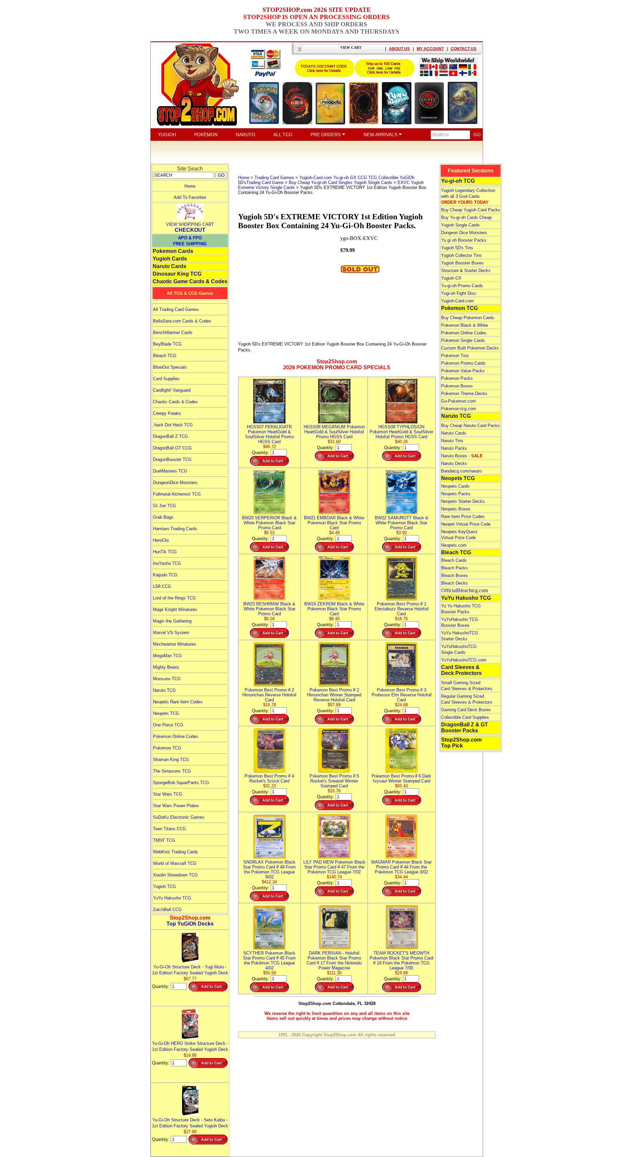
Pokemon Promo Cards (463, 363)
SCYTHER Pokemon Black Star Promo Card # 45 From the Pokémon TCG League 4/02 (269, 960)
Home (190, 186)
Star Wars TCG (167, 794)
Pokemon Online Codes (175, 736)
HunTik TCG (165, 551)
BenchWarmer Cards (173, 332)
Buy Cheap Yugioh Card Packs (470, 209)
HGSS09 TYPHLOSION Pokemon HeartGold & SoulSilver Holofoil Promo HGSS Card (401, 431)
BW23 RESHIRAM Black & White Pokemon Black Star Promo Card (269, 608)
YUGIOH (167, 134)
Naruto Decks (454, 463)
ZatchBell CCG (167, 909)
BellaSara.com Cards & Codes (182, 321)
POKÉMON (206, 134)
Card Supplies (166, 378)
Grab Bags (163, 517)
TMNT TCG (164, 840)
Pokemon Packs (457, 378)
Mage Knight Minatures (175, 609)
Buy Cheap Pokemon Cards (467, 317)
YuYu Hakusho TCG (172, 898)
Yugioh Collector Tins (461, 255)
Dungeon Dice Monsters (464, 232)
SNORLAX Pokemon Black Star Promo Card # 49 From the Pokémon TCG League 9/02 (269, 869)
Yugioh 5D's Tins (457, 247)
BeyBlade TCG (167, 344)
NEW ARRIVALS (381, 134)
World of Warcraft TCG (174, 863)
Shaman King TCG (171, 759)
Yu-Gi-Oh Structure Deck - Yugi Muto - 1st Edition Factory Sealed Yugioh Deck (190, 969)
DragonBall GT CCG (172, 447)
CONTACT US (463, 48)
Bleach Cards (454, 560)
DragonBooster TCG (172, 459)
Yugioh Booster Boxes (462, 262)
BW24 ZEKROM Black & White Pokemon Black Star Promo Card (334, 608)
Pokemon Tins (455, 355)
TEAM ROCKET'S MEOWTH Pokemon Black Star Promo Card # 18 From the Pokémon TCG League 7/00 (401, 960)
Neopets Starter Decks (463, 501)
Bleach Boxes (454, 575)
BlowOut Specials (170, 367)
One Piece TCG (168, 724)
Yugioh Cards (170, 258)
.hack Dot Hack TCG (173, 424)
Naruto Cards (169, 266)
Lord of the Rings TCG (174, 597)
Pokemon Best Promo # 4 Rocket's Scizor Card (269, 778)
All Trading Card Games (176, 309)
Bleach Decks (454, 583)
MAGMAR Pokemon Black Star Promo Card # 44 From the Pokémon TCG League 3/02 (401, 867)
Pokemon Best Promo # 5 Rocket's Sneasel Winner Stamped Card (334, 781)
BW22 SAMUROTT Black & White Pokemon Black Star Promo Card (401, 522)
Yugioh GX (451, 278)
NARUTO (245, 134)
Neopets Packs (455, 493)
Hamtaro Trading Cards (175, 528)
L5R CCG (162, 586)
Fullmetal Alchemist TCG (177, 494)
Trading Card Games (274, 177)
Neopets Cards (455, 486)
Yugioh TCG (164, 886)
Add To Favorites (190, 197)
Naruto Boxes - (462, 455)
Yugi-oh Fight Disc (458, 293)
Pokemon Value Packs (463, 370)
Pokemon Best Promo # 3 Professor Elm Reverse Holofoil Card (402, 694)
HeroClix (161, 540)
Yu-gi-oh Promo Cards (462, 285)
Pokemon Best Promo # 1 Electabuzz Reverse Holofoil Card (402, 608)
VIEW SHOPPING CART (190, 224)
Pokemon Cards (173, 251)
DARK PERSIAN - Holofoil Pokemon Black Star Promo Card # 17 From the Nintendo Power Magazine (334, 960)
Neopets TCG (166, 713)
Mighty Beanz (166, 667)
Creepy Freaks (167, 413)
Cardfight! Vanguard (172, 390)
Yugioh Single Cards (460, 225)
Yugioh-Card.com (457, 300)
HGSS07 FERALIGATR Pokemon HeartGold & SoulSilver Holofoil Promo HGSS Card (269, 434)
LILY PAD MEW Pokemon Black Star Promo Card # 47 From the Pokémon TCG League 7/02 (334, 867)
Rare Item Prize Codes (463, 516)
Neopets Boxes (455, 508)
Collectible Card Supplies (465, 717)
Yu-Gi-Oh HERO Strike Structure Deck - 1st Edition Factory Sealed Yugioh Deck (190, 1046)
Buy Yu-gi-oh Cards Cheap (466, 217)
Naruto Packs (454, 448)
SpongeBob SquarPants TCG (181, 782)
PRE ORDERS (326, 134)
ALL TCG (282, 134)
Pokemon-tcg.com (458, 408)
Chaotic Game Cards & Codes (190, 281)
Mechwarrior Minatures (174, 644)
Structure (450, 270)
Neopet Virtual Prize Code (466, 524)
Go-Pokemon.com (458, 401)
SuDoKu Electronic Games (178, 817)
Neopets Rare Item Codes (177, 701)
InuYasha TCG (167, 563)
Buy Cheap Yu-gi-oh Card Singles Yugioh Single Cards (340, 182)
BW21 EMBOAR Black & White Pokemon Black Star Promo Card (334, 522)
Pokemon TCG (167, 748)
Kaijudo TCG (165, 574)
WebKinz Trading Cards (175, 851)
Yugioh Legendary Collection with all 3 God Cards (468, 196)
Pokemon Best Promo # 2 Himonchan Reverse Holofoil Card (269, 694)
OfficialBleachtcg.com (464, 590)
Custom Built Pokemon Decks (470, 348)
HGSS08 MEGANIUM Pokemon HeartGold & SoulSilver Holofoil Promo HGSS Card (334, 431)
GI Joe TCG (164, 505)
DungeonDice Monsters (175, 482)
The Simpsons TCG (172, 771)
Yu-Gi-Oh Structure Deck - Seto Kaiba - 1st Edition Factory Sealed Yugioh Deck (190, 1122)
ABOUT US (399, 48)
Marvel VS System (171, 632)
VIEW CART (350, 47)
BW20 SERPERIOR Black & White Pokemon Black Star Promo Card (269, 522)
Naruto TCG (164, 690)
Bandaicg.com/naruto (461, 471)
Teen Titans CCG (169, 828)
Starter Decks (477, 270)
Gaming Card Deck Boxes (466, 709)
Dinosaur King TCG (177, 274)
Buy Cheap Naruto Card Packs (470, 425)
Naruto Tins (452, 440)
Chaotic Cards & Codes (175, 401)
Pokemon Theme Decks (464, 393)
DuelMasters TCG (170, 471)
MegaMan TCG (167, 655)
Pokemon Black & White (464, 325)
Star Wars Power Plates (176, 805)
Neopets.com (454, 545)
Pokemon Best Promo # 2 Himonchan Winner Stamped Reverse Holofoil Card (334, 694)
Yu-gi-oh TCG (458, 181)
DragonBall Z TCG (170, 436)
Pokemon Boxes (457, 385)
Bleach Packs (454, 567)
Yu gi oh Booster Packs (463, 240)
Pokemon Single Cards (463, 340)
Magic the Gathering (172, 621)
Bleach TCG (164, 355)
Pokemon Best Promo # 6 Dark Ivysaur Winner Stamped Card (401, 778)
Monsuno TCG (167, 678)
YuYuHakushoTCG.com (463, 659)
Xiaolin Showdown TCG (175, 874)
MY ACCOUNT (430, 48)
